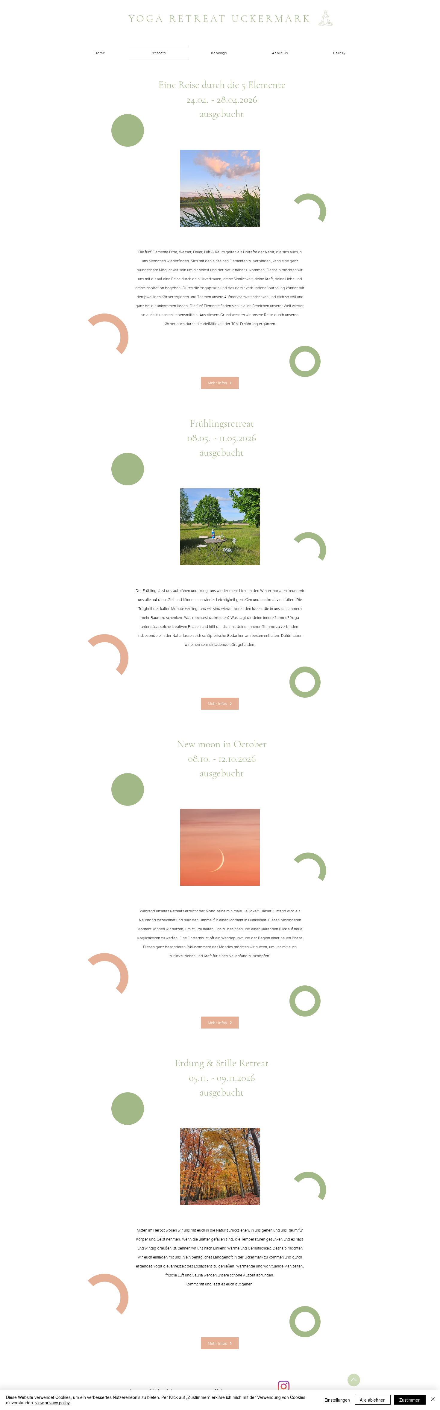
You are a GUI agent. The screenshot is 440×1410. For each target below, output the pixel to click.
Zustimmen (410, 1400)
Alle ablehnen (373, 1400)
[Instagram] (283, 1386)
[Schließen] (432, 1399)
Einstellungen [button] (337, 1400)
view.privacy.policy (52, 1403)
